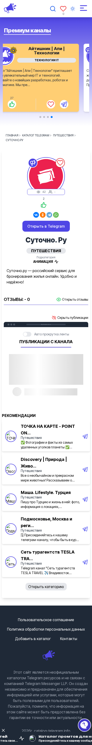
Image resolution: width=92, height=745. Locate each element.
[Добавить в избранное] (61, 104)
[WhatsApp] (56, 215)
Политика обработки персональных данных (46, 629)
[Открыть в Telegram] (74, 104)
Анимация (43, 262)
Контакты (68, 638)
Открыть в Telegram (46, 226)
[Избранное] (63, 8)
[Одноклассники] (43, 215)
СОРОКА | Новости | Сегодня (57, 50)
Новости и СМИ (56, 60)
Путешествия (31, 438)
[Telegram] (49, 215)
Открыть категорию (46, 586)
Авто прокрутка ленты (51, 334)
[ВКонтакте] (36, 215)
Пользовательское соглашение (46, 619)
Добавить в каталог (33, 638)
